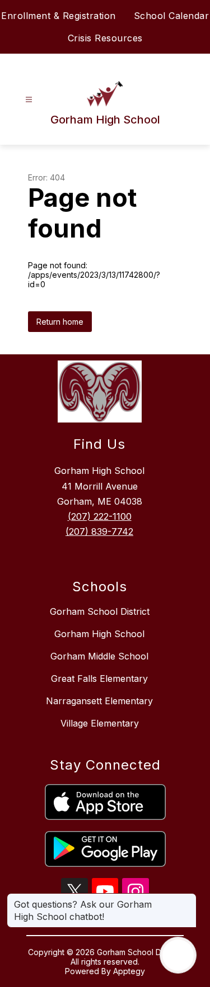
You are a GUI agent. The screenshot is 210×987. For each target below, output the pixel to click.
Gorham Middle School (99, 656)
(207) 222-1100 (100, 516)
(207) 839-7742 (99, 531)
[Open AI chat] (178, 955)
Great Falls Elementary (99, 678)
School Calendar (171, 15)
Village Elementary (99, 723)
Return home (59, 321)
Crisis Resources (105, 38)
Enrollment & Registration (58, 15)
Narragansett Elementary (99, 700)
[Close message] (187, 898)
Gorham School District (100, 611)
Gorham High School (99, 633)
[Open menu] (28, 99)
